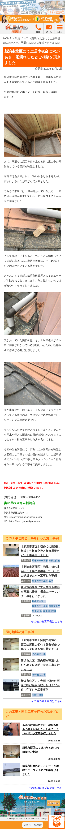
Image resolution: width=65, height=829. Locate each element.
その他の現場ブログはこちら (45, 787)
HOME (7, 38)
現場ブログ (21, 38)
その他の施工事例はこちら (46, 621)
